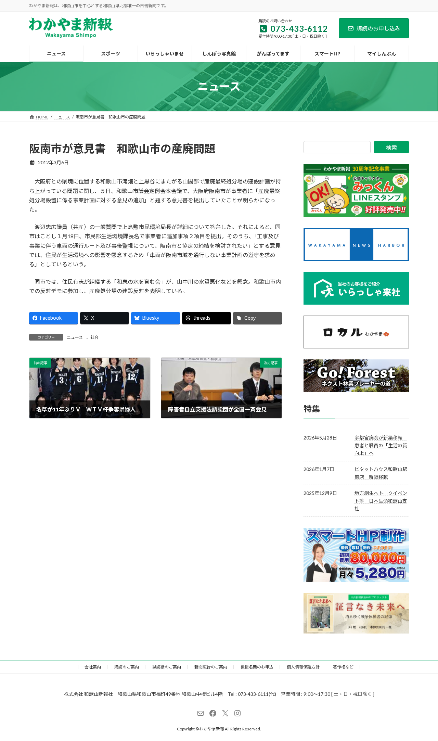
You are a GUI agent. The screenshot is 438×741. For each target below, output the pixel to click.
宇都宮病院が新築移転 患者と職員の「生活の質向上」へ (381, 445)
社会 (94, 337)
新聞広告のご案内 (210, 666)
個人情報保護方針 (303, 666)
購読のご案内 (126, 666)
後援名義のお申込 (257, 666)
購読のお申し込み (378, 28)
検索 (391, 147)
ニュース (75, 337)
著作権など (343, 666)
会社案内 (93, 666)
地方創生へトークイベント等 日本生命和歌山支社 (381, 500)
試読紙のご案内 (166, 666)
